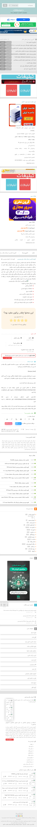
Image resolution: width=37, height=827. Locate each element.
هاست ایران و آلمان (30, 225)
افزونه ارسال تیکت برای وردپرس (14, 440)
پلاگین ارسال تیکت (9, 447)
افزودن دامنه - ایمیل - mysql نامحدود (26, 134)
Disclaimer (18, 819)
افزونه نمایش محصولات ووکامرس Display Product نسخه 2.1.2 (16, 470)
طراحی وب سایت (30, 824)
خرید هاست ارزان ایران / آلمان (29, 102)
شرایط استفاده (29, 761)
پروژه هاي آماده (31, 548)
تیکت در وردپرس (27, 447)
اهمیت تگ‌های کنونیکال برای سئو (28, 66)
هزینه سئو (33, 633)
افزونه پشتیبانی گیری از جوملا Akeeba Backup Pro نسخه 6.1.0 (15, 781)
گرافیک (33, 551)
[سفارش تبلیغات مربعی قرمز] (11, 95)
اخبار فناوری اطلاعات (30, 524)
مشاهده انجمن (3, 39)
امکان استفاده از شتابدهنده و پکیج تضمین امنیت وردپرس (25, 156)
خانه (33, 253)
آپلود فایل (34, 687)
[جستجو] (5, 5)
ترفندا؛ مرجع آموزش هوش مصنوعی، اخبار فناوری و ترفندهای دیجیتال (19, 48)
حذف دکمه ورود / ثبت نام (30, 69)
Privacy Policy (29, 817)
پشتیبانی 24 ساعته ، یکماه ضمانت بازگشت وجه (25, 150)
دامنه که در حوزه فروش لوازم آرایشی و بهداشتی (25, 60)
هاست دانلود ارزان (31, 678)
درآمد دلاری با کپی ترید (30, 642)
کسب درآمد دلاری (32, 655)
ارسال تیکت (32, 440)
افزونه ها (25, 253)
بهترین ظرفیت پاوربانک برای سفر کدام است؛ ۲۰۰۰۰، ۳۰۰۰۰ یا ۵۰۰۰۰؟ (19, 45)
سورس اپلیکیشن (31, 536)
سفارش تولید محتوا (31, 651)
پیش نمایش (16, 338)
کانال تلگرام (18, 423)
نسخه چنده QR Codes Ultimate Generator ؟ (25, 57)
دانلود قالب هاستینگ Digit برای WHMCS (19, 774)
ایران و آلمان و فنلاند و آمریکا (28, 234)
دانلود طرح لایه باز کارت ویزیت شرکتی (20, 802)
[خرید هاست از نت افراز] (18, 83)
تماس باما (31, 748)
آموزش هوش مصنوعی (30, 674)
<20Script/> (18, 10)
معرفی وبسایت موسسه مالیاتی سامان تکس (25, 51)
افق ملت (34, 637)
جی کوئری (32, 532)
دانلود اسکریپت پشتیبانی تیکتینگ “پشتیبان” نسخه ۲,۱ (18, 493)
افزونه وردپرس (6, 259)
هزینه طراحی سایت (31, 646)
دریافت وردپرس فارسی (28, 766)
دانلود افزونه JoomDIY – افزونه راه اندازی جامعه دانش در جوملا (15, 788)
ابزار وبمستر (32, 522)
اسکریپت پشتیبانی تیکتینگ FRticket (22, 482)
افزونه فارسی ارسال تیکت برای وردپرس (17, 444)
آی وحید (24, 824)
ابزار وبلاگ (30, 750)
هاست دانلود (5, 824)
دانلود (30, 338)
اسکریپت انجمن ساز (31, 42)
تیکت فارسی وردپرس (18, 447)
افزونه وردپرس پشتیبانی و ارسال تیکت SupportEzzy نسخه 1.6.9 (16, 502)
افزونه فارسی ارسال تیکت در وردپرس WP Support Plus (17, 490)
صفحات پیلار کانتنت (31, 63)
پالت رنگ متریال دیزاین (28, 764)
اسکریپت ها (32, 527)
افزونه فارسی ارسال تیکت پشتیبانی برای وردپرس (15, 445)
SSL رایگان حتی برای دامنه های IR (26, 143)
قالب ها (33, 539)
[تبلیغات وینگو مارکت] (18, 600)
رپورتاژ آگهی (32, 534)
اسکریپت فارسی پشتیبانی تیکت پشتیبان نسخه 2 (19, 486)
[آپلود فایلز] (18, 21)
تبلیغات (31, 744)
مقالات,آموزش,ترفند (30, 544)
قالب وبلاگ (32, 541)
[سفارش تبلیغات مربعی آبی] (25, 95)
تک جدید (34, 669)
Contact (19, 817)
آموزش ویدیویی (31, 520)
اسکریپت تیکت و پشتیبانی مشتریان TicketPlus (19, 459)
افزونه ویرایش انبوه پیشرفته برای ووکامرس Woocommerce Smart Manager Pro (20, 610)
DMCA (23, 817)
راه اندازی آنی (31, 145)
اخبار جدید (33, 660)
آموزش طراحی (31, 514)
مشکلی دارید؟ (16, 343)
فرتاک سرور (33, 196)
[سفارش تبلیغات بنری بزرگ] (18, 78)
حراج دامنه (33, 683)
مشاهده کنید (9, 739)
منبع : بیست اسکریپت (26, 350)
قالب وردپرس (33, 665)
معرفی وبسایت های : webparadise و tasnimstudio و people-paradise (19, 54)
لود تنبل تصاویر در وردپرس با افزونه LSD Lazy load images (17, 463)
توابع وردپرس (30, 757)
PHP (32, 517)
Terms (33, 817)
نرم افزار (33, 546)
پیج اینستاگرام (8, 423)
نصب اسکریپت (29, 759)
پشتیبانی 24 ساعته (30, 237)
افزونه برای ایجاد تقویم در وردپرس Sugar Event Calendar (16, 795)
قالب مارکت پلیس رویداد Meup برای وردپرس (27, 621)
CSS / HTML (30, 516)
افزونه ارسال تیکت (26, 440)
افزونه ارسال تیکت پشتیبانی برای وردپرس (20, 442)
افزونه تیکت (7, 442)
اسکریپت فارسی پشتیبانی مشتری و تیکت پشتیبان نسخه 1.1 (17, 474)
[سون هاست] (18, 26)
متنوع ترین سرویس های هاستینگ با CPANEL (25, 129)
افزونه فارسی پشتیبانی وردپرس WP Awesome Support (18, 467)
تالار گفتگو (30, 753)
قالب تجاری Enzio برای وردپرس (29, 615)
